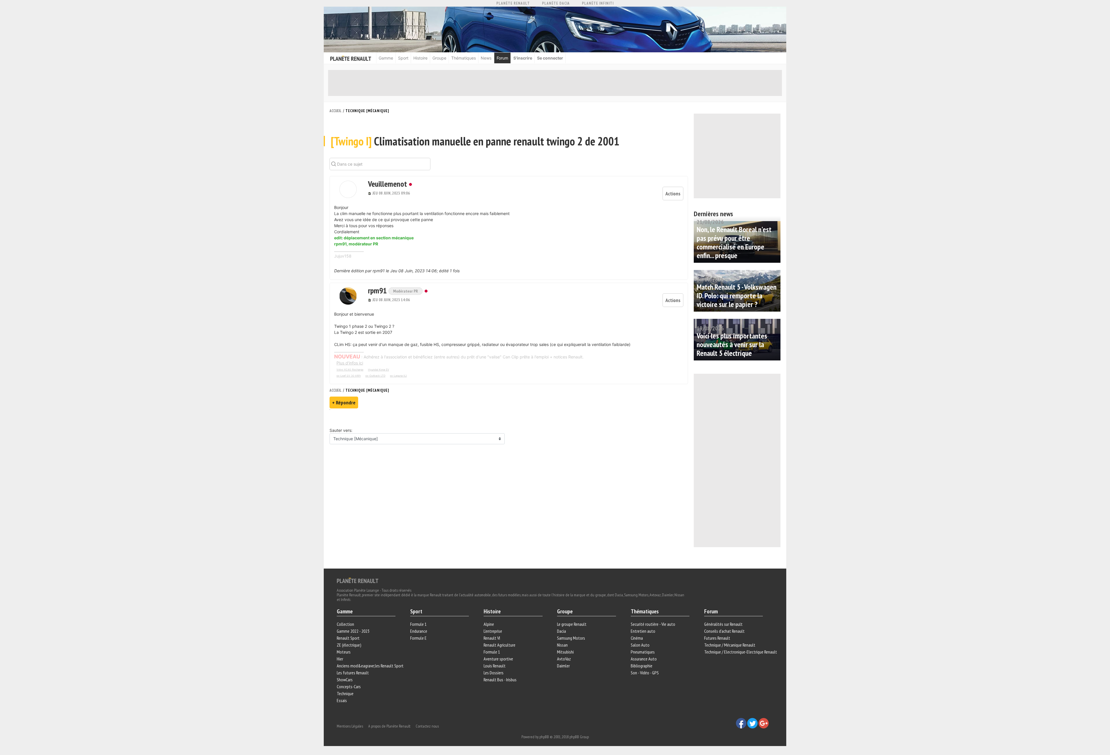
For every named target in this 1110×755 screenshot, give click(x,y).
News (486, 57)
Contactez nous (427, 726)
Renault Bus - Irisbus (500, 679)
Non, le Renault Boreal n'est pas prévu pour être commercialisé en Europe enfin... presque (734, 242)
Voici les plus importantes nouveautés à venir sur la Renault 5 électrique (732, 344)
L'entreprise (493, 631)
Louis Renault (495, 666)
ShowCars (345, 679)
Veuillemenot (387, 183)
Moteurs (344, 652)
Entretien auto (643, 631)
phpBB (544, 736)
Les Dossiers (494, 673)
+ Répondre (344, 402)
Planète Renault (513, 3)
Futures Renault (717, 638)
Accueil (336, 110)
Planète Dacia (556, 3)
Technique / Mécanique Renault (729, 645)
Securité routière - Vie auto (653, 624)
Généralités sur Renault (723, 624)
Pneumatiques (643, 652)
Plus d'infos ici (349, 362)
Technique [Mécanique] (367, 110)
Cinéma (637, 638)
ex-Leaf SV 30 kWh (348, 375)
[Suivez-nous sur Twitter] (752, 722)
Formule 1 (418, 624)
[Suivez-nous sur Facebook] (741, 722)
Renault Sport (348, 638)
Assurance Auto (644, 659)
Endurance (418, 631)
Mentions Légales (350, 726)
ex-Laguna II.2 (398, 375)
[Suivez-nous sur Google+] (763, 722)
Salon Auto (640, 645)
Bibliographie (641, 666)
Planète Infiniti (598, 3)
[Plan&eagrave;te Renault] (357, 580)
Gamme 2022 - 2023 (353, 631)
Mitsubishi (565, 652)
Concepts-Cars (349, 686)
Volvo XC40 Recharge (349, 369)
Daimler (563, 666)
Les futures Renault (353, 673)
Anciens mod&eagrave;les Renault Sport (370, 666)
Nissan (562, 645)
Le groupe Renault (572, 624)
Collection (345, 624)
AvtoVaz (564, 659)
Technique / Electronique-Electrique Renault (740, 652)
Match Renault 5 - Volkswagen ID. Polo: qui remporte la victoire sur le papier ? (736, 295)
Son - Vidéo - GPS (645, 673)
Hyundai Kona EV (378, 369)
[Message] (370, 193)
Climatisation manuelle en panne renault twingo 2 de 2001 (475, 141)
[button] (348, 189)
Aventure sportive (498, 659)
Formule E (418, 638)
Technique (345, 693)
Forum (502, 57)
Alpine (489, 624)
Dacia (561, 631)
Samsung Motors (571, 638)
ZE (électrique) (349, 645)
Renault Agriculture (499, 645)
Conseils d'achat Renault (724, 631)
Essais (342, 700)
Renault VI (492, 638)
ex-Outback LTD (375, 375)
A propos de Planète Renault (389, 726)
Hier (340, 659)
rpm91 (378, 290)
